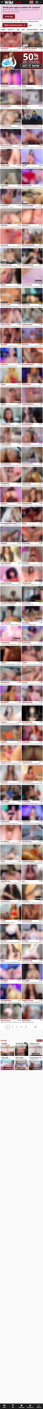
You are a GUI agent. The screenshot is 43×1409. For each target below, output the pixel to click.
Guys (30, 25)
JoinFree (31, 2)
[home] (13, 2)
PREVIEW (8, 1054)
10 (35, 1027)
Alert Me (24, 21)
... (30, 1027)
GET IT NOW (30, 66)
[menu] (2, 2)
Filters (3, 29)
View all (39, 1040)
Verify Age (9, 16)
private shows (32, 29)
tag (18, 29)
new (23, 29)
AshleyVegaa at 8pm (34, 21)
